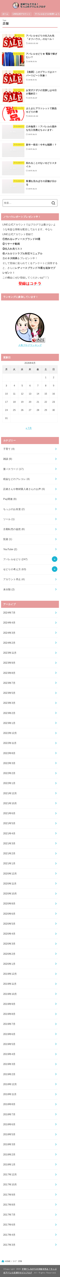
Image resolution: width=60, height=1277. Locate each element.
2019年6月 (9, 1034)
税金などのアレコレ (16, 479)
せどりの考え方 (14, 569)
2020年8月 (9, 903)
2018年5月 (9, 1134)
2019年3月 (9, 1064)
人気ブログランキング (30, 345)
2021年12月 (10, 793)
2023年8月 (9, 672)
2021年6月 (9, 813)
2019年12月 (10, 973)
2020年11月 (10, 883)
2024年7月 (9, 612)
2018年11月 (10, 1094)
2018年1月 (9, 1164)
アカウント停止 (14, 579)
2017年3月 (9, 1244)
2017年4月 (9, 1234)
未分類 (9, 589)
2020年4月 (9, 933)
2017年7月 (9, 1214)
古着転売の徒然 (14, 529)
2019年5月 (9, 1044)
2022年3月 (9, 763)
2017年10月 (10, 1184)
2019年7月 (9, 1024)
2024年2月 (9, 642)
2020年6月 (9, 913)
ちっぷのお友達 (14, 509)
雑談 (7, 458)
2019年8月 (9, 1014)
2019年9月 (9, 1004)
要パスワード (13, 469)
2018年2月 (9, 1154)
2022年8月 (9, 753)
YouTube (10, 549)
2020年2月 (9, 953)
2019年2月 (9, 1074)
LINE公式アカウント (21, 14)
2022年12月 (10, 733)
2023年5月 (9, 692)
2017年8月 (9, 1204)
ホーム (5, 14)
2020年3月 (9, 943)
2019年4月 (9, 1054)
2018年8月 (9, 1104)
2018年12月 (10, 1084)
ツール (9, 519)
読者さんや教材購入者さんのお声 (24, 489)
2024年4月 (9, 622)
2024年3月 (9, 632)
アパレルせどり (15, 559)
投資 (7, 539)
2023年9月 (9, 662)
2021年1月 (9, 863)
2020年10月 (10, 893)
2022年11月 (10, 743)
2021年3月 (9, 843)
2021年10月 (10, 803)
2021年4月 (9, 833)
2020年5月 (9, 923)
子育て (9, 448)
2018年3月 (9, 1144)
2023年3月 (9, 702)
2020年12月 (10, 873)
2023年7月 (9, 682)
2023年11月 (10, 652)
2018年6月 (9, 1124)
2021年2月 (9, 853)
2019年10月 (10, 994)
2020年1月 (9, 963)
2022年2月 (9, 773)
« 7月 (29, 428)
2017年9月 (9, 1194)
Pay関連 (10, 499)
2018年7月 (9, 1114)
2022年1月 (9, 783)
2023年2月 (9, 713)
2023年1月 (9, 723)
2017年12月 (10, 1174)
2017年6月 (9, 1224)
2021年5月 (9, 823)
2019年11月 (10, 983)
